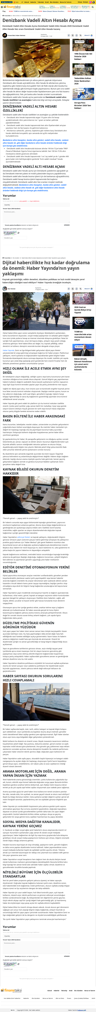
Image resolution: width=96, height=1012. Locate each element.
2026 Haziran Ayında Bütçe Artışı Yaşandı (82, 310)
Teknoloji (41, 2)
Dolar (42, 6)
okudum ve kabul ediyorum (21, 225)
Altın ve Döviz (16, 15)
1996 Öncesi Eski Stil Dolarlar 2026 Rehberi (83, 56)
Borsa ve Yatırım (65, 2)
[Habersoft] (82, 1010)
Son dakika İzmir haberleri (12, 998)
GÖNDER (67, 225)
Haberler (33, 2)
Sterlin (63, 6)
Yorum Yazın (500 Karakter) (11, 208)
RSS (13, 1010)
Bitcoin (75, 6)
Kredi (47, 2)
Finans (69, 998)
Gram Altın (86, 6)
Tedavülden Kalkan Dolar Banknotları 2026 (82, 81)
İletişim (85, 2)
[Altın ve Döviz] (83, 45)
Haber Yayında (8, 350)
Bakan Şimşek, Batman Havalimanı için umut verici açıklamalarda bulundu (83, 364)
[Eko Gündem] (83, 298)
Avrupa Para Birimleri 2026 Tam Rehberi (82, 105)
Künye (80, 2)
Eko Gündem (54, 2)
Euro (52, 6)
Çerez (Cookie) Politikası (81, 998)
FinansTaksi (7, 15)
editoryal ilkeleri (23, 537)
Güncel (26, 2)
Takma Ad (6, 199)
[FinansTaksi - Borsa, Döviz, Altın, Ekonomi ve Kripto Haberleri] (11, 990)
